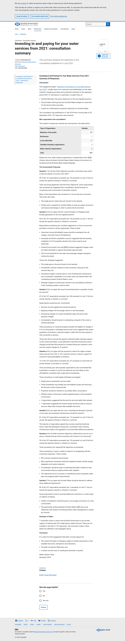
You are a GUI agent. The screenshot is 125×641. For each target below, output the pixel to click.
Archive (26, 624)
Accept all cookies (21, 16)
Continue (43, 607)
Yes (44, 591)
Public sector (21, 66)
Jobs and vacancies (59, 624)
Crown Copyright (47, 624)
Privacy (69, 624)
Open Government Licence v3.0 (44, 632)
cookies (23, 3)
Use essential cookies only (39, 16)
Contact (32, 624)
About (16, 29)
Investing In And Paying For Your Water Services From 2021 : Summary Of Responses (24, 79)
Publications (37, 29)
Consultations (65, 29)
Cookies (38, 624)
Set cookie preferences (58, 16)
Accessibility (18, 624)
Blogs (73, 29)
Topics (23, 29)
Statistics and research (51, 29)
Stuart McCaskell (50, 575)
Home (16, 34)
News (29, 29)
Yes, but (45, 600)
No (44, 596)
